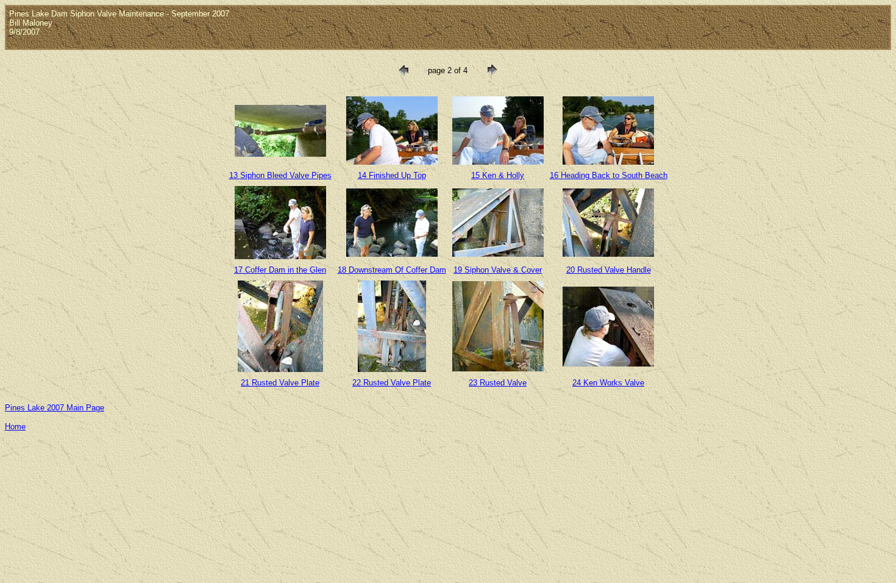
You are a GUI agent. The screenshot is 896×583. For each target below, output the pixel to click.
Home (15, 426)
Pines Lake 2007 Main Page (54, 407)
